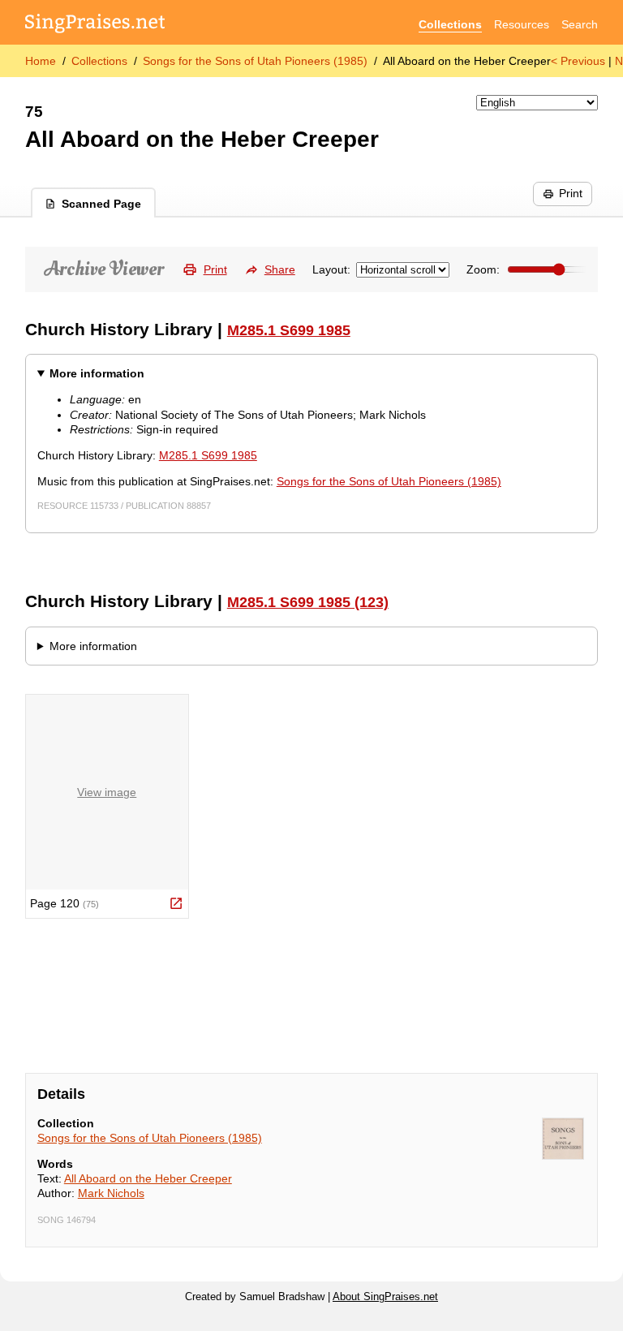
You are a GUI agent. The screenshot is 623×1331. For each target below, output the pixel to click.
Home (40, 60)
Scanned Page (101, 203)
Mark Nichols (111, 1193)
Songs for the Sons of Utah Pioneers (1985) (255, 60)
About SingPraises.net (385, 1297)
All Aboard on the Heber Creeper (148, 1178)
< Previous (578, 60)
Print (570, 193)
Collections (450, 24)
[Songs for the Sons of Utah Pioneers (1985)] (563, 1139)
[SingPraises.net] (95, 24)
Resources (521, 24)
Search (579, 24)
